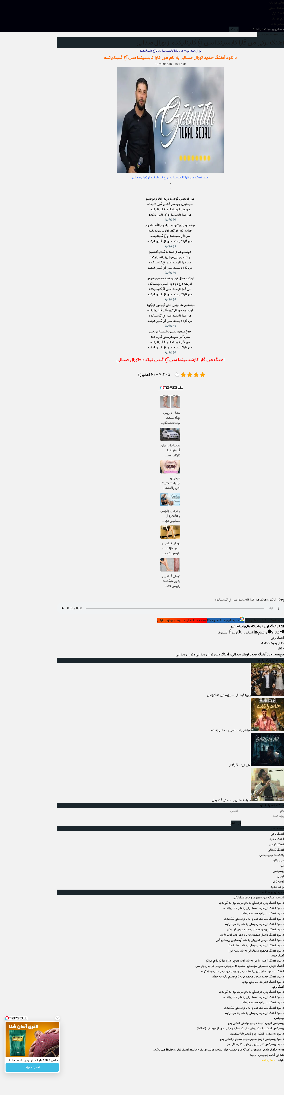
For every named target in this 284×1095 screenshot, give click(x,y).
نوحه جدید (277, 887)
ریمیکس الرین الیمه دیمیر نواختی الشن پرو (256, 1023)
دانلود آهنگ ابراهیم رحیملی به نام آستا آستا (256, 945)
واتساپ (262, 632)
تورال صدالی (191, 57)
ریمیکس (278, 871)
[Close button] (57, 1018)
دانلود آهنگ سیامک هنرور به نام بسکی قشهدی (254, 918)
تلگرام (276, 632)
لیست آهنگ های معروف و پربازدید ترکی (182, 620)
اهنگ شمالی (276, 849)
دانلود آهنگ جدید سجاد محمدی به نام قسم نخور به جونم (248, 976)
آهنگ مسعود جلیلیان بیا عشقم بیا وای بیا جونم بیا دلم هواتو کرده (242, 971)
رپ (282, 865)
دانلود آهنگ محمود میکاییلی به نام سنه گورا (256, 950)
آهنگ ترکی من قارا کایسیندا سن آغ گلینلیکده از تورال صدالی (210, 42)
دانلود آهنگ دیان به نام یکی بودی (263, 982)
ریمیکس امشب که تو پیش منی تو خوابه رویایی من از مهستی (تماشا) (240, 1028)
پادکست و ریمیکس (271, 855)
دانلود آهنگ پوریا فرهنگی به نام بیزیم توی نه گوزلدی (251, 903)
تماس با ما (277, 24)
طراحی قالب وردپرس (271, 1055)
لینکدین (248, 632)
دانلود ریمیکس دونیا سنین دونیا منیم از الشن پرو (252, 1039)
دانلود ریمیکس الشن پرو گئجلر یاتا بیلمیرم (257, 1033)
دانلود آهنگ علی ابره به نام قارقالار (263, 913)
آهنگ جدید (276, 839)
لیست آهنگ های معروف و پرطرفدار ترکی (258, 897)
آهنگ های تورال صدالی (212, 654)
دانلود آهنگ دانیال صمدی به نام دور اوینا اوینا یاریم (252, 934)
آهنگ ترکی (277, 13)
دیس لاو (278, 860)
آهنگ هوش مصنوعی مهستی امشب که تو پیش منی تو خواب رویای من (239, 966)
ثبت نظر (236, 823)
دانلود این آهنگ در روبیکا (223, 620)
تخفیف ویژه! (32, 1067)
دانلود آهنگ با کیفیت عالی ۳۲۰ (264, 620)
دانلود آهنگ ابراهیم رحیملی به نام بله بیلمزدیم (254, 924)
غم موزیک (278, 18)
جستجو (234, 29)
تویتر (235, 632)
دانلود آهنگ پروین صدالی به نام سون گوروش (255, 929)
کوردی (280, 876)
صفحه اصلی (276, 8)
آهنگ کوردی (276, 844)
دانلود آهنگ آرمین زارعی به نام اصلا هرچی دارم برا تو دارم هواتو (245, 960)
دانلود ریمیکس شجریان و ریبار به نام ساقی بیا (255, 1044)
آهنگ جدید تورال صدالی (248, 654)
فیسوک (223, 632)
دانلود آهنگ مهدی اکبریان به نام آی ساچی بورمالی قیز (250, 940)
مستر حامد (268, 1060)
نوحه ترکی (278, 881)
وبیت (252, 1055)
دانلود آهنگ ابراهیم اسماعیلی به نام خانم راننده (253, 908)
